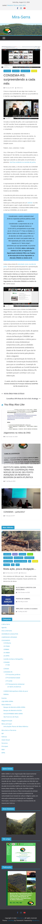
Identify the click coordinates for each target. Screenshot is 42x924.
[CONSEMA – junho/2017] (21, 490)
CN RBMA (7, 653)
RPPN (17, 564)
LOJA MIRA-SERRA (8, 557)
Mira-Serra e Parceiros (20, 561)
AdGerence (20, 88)
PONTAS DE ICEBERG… (23, 598)
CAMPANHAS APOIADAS (9, 637)
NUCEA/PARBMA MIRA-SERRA (13, 714)
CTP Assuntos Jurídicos (12, 674)
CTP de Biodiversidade (12, 678)
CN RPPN (6, 656)
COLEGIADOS (7, 71)
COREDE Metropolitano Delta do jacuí (16, 691)
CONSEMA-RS (16, 71)
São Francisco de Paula (11, 717)
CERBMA (6, 649)
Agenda (15, 554)
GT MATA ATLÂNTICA (14, 687)
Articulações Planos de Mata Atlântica (16, 726)
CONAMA (7, 662)
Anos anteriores (7, 631)
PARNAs (6, 694)
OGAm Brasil (6, 740)
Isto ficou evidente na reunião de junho (22, 162)
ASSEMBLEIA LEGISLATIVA (10, 634)
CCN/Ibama (7, 643)
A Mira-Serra (7, 554)
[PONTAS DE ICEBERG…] (8, 600)
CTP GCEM (8, 681)
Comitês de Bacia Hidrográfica (13, 659)
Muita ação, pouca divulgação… (19, 569)
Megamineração (29, 557)
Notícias (34, 71)
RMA (13, 564)
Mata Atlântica (19, 557)
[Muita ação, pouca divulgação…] (21, 541)
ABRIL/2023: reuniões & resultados (27, 608)
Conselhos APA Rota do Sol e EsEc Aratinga (22, 399)
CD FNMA (7, 646)
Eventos (30, 554)
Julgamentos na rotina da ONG (17, 433)
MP (29, 561)
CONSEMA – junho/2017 (14, 512)
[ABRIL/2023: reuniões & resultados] (8, 610)
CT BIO (7, 665)
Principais (6, 564)
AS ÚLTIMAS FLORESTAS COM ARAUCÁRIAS (26, 588)
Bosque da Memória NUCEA (13, 710)
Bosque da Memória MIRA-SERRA (14, 707)
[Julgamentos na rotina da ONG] (21, 410)
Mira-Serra (21, 17)
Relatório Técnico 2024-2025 (16, 5)
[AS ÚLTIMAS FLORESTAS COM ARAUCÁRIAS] (8, 590)
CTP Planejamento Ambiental (14, 684)
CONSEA (6, 669)
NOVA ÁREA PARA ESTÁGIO (14, 394)
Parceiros (5, 743)
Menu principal (25, 71)
